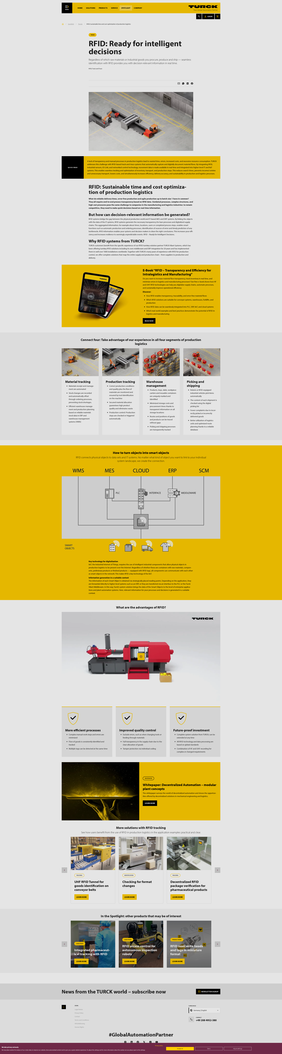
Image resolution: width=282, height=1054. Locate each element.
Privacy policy (159, 1045)
